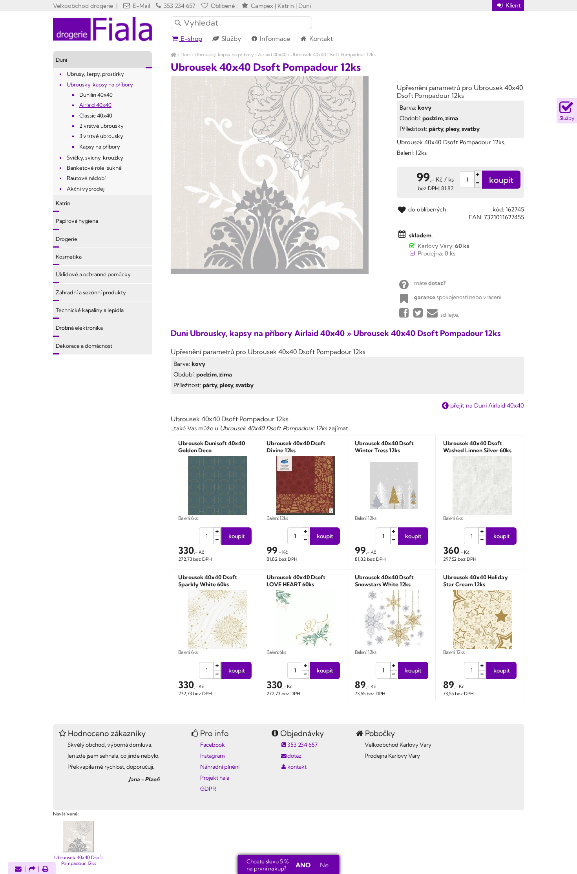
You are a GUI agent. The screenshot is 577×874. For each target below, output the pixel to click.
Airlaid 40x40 (272, 54)
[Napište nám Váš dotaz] (18, 869)
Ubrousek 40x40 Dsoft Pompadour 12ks (333, 54)
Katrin (63, 203)
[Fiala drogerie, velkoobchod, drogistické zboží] (174, 54)
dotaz (294, 755)
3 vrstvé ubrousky (101, 136)
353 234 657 (178, 5)
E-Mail (140, 5)
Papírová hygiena (77, 221)
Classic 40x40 (95, 115)
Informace (274, 38)
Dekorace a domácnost (84, 346)
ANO (303, 865)
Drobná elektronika (79, 328)
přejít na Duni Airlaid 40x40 (486, 405)
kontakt (297, 766)
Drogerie (66, 239)
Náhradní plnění (219, 766)
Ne (324, 865)
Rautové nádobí (86, 178)
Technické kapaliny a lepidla (90, 310)
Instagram (212, 755)
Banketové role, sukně (94, 168)
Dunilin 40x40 (96, 95)
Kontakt (320, 38)
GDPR (208, 788)
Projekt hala (214, 777)
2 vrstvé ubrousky (101, 126)
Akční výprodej (85, 188)
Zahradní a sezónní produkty (91, 292)
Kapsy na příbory (99, 146)
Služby (230, 38)
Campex (262, 5)
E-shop (190, 38)
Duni (186, 54)
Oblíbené (222, 5)
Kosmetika (69, 256)
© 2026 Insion (510, 803)
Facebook (212, 744)
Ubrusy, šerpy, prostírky (95, 74)
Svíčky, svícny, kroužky (95, 157)
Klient (512, 5)
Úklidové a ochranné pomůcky (93, 274)
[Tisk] (45, 869)
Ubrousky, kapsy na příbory (224, 54)
